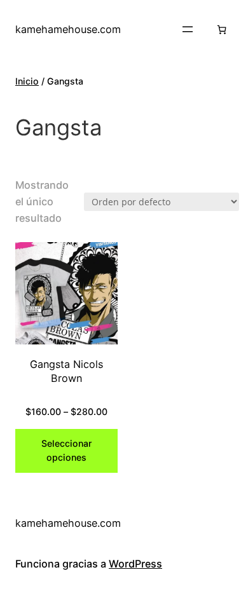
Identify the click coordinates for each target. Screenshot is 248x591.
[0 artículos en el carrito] (221, 29)
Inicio (27, 81)
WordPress (135, 563)
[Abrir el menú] (187, 29)
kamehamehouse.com (68, 29)
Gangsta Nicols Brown (66, 371)
